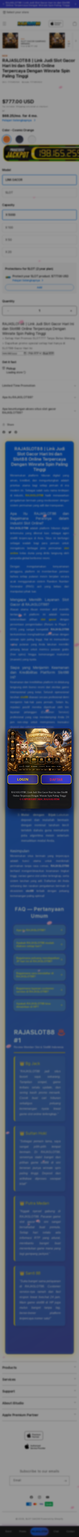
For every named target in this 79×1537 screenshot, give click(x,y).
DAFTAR (56, 779)
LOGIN (22, 779)
